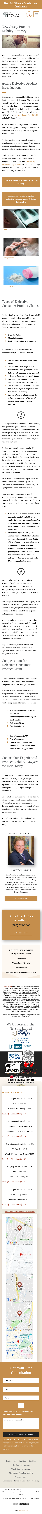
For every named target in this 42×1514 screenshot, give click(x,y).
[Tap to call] (29, 14)
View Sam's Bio (21, 898)
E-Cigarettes (9, 258)
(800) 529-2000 (21, 925)
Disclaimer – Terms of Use (14, 1481)
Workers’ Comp (21, 1477)
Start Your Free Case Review (21, 1434)
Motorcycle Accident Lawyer (21, 1473)
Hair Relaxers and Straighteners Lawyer (21, 972)
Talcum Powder (10, 286)
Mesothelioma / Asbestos (21, 963)
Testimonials (11, 1461)
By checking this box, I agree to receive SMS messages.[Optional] (18, 1412)
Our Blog (22, 1461)
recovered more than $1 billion (27, 115)
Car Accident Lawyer (21, 1465)
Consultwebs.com (23, 1510)
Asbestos (7, 229)
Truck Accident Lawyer (21, 1469)
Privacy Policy (33, 1481)
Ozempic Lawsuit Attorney (21, 954)
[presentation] (36, 14)
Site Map (32, 1461)
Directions (15, 1113)
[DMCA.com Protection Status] (21, 1503)
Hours (4, 1113)
